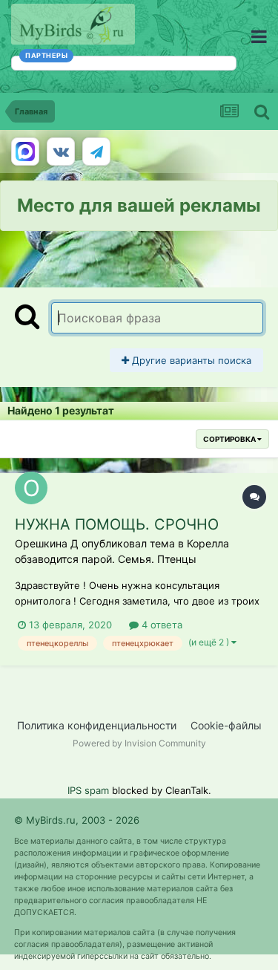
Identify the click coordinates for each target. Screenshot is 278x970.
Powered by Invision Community (139, 743)
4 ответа (160, 625)
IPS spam (88, 790)
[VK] (61, 151)
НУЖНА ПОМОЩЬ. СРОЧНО (117, 524)
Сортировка (230, 438)
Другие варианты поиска (190, 360)
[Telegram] (96, 151)
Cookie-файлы (226, 725)
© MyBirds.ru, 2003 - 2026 (76, 820)
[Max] (25, 151)
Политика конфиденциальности (96, 725)
